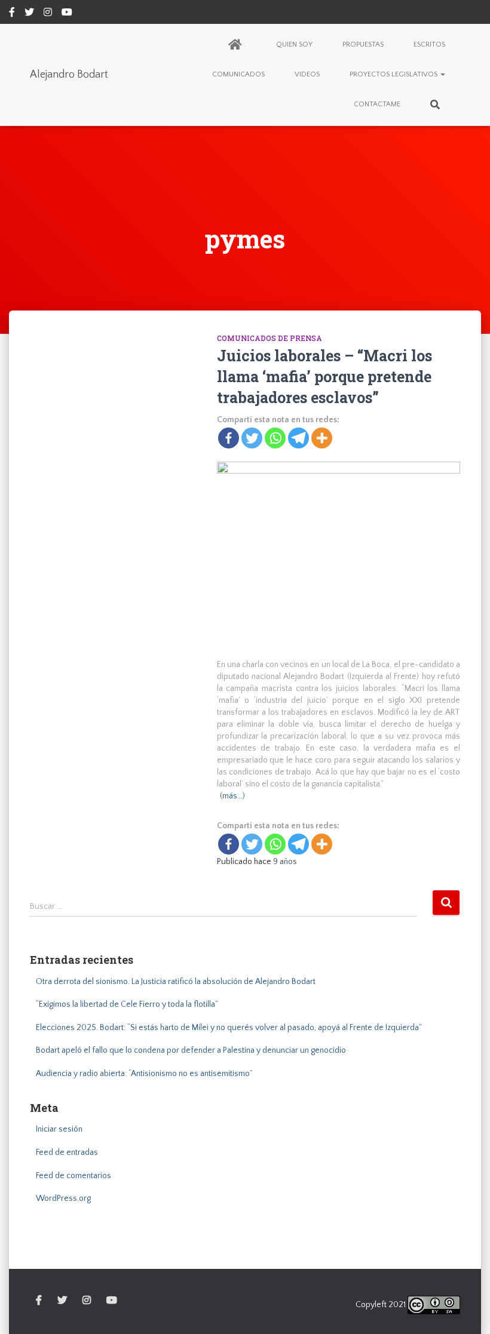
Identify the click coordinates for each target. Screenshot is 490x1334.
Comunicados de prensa (269, 338)
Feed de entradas (67, 1152)
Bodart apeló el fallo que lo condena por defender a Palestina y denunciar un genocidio (191, 1050)
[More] (321, 438)
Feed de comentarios (73, 1176)
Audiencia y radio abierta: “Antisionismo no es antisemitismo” (144, 1073)
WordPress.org (63, 1198)
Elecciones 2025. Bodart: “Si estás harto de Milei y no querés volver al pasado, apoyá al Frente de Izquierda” (229, 1027)
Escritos (429, 44)
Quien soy (294, 44)
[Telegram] (298, 438)
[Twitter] (251, 438)
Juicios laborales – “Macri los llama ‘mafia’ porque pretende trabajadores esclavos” (324, 376)
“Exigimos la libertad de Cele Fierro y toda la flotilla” (127, 1004)
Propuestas (363, 44)
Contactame (377, 104)
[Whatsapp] (275, 438)
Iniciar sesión (59, 1129)
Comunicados (238, 74)
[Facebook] (228, 438)
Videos (307, 74)
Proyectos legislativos (394, 74)
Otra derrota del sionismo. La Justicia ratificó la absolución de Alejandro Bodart (176, 981)
